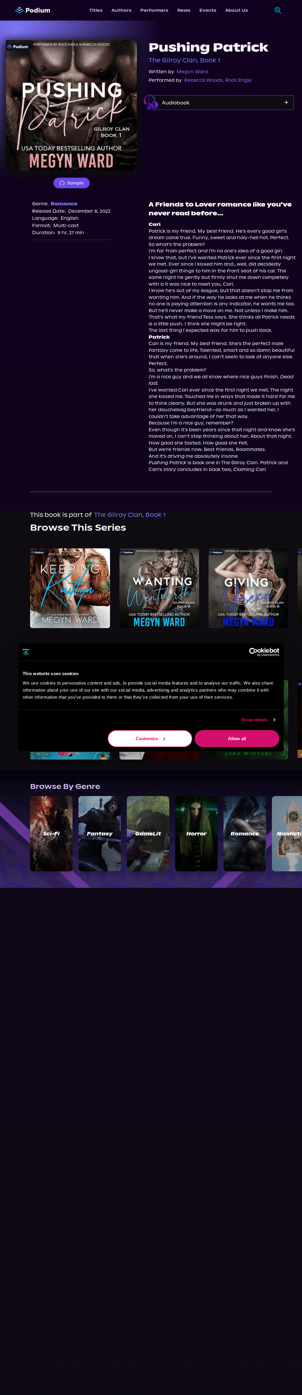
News (184, 10)
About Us (236, 10)
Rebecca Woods (203, 80)
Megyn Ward (192, 71)
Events (207, 10)
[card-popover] (70, 588)
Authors (121, 10)
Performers (154, 10)
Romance (64, 204)
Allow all (237, 738)
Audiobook (176, 103)
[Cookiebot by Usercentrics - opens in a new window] (253, 652)
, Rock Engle (237, 80)
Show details (254, 719)
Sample (75, 183)
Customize (147, 738)
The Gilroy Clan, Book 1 (184, 60)
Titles (96, 10)
